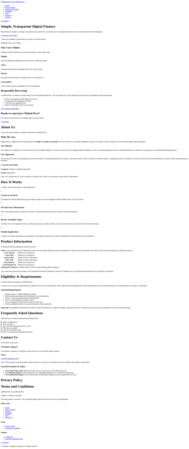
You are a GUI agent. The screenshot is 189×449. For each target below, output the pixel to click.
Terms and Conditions (12, 428)
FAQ (7, 13)
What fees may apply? (10, 328)
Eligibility (8, 11)
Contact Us (9, 437)
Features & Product (12, 9)
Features (8, 412)
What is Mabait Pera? (10, 322)
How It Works (10, 7)
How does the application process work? (17, 326)
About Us (8, 15)
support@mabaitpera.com (10, 358)
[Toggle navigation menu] (25, 2)
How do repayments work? (12, 330)
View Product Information (10, 109)
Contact (8, 17)
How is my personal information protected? (18, 332)
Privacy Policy (10, 426)
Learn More (13, 35)
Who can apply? (8, 324)
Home (7, 5)
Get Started (5, 21)
